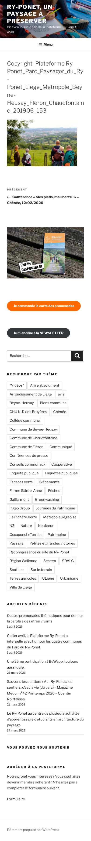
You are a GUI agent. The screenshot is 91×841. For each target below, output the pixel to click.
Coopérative (61, 464)
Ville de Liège (21, 587)
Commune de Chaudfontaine (33, 438)
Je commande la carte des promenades (44, 306)
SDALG (68, 561)
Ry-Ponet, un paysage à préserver (29, 14)
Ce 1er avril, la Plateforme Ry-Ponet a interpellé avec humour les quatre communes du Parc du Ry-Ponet (44, 642)
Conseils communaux (27, 464)
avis (61, 394)
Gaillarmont (19, 499)
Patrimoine (57, 535)
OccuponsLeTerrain (26, 535)
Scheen (49, 561)
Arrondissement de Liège (31, 394)
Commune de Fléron (26, 447)
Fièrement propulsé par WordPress (33, 830)
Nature (26, 526)
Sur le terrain (41, 570)
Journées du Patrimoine (55, 508)
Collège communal (25, 420)
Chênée (59, 412)
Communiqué (60, 447)
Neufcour (46, 526)
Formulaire (16, 799)
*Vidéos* (17, 385)
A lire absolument (44, 385)
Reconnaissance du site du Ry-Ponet (39, 552)
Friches (54, 491)
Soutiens (17, 570)
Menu (48, 44)
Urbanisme (69, 578)
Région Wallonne (23, 561)
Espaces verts (21, 482)
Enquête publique (24, 473)
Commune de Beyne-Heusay (33, 429)
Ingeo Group (20, 508)
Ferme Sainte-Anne (26, 491)
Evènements (49, 482)
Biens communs (53, 403)
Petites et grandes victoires (52, 543)
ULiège (48, 578)
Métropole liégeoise (60, 517)
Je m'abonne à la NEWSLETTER (38, 333)
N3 (12, 526)
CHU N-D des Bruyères (28, 412)
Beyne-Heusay (22, 403)
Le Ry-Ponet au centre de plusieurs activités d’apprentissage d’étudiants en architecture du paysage (45, 719)
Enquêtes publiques (61, 473)
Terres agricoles (23, 578)
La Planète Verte (23, 517)
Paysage (17, 543)
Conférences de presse (29, 455)
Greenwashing (47, 499)
